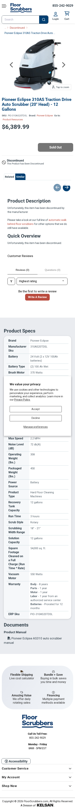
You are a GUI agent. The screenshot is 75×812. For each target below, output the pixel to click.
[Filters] (11, 281)
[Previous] (11, 64)
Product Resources (13, 119)
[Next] (63, 64)
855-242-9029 (62, 5)
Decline (35, 418)
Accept (35, 409)
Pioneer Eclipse (45, 115)
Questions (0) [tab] (52, 269)
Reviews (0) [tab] (22, 269)
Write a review (37, 297)
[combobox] (25, 20)
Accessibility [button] (17, 761)
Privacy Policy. (22, 399)
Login (55, 19)
